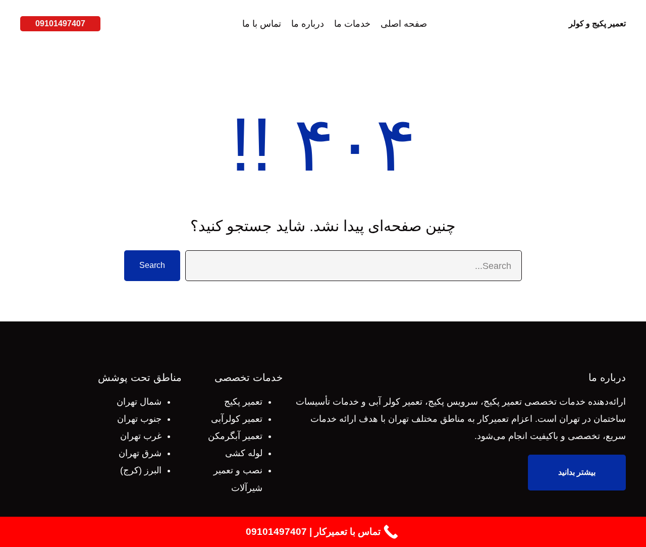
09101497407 (60, 23)
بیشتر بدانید (577, 472)
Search (152, 265)
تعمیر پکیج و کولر (597, 23)
